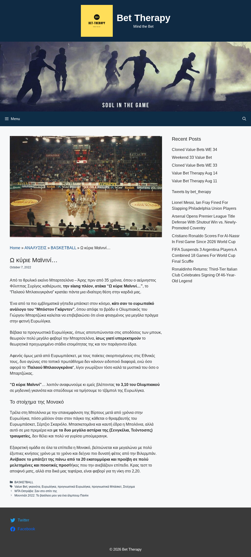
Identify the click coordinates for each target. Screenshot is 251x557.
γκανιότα (34, 486)
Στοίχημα (129, 486)
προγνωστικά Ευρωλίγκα (74, 486)
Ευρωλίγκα (49, 486)
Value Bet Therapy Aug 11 (194, 181)
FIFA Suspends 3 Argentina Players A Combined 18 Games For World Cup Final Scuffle (204, 255)
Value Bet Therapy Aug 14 (194, 173)
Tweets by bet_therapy (191, 192)
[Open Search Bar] (244, 118)
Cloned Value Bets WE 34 (194, 150)
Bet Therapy (143, 18)
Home (15, 248)
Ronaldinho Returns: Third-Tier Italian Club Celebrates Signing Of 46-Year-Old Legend (204, 275)
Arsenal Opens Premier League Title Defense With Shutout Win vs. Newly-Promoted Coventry (204, 222)
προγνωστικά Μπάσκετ (107, 486)
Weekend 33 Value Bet (192, 157)
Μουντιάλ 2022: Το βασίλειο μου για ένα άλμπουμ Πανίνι (51, 495)
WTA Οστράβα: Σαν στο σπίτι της (35, 491)
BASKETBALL (63, 248)
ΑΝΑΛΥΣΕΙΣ (36, 248)
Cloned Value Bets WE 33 (194, 165)
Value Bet (20, 486)
